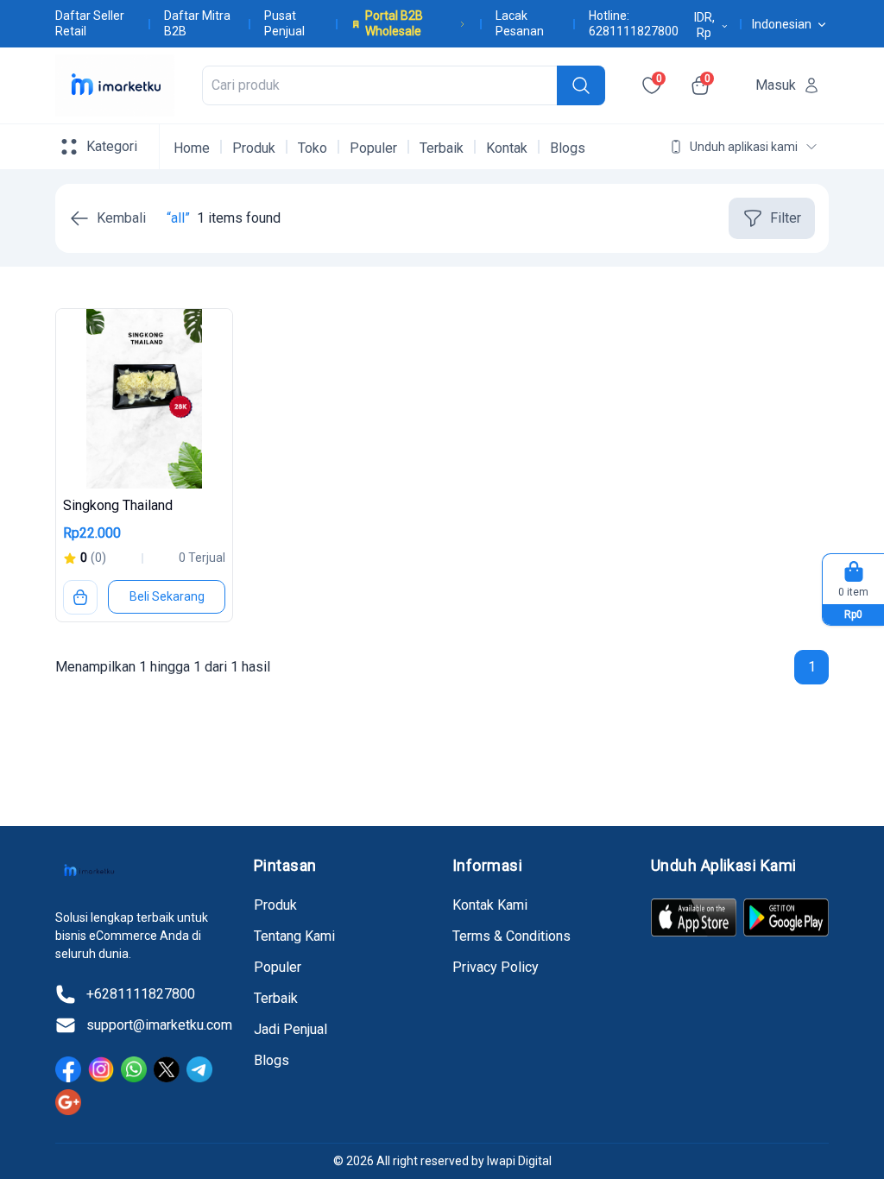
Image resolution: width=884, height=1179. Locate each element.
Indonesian (781, 24)
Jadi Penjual (290, 1029)
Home (192, 148)
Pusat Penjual (284, 23)
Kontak (506, 148)
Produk (253, 148)
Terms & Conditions (511, 936)
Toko (312, 148)
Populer (373, 148)
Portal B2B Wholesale (394, 23)
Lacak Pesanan (520, 23)
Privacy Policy (495, 967)
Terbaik (442, 148)
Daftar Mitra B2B (197, 23)
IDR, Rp (704, 25)
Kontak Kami (489, 905)
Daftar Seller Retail (89, 23)
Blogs (567, 148)
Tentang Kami (294, 936)
